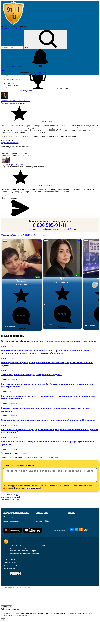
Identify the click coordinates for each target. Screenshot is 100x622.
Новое (10, 83)
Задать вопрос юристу (10, 143)
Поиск (31, 235)
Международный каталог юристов (16, 513)
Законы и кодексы (42, 517)
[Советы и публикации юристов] (13, 25)
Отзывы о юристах (10, 517)
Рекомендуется (26, 91)
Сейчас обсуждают (13, 79)
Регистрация (39, 235)
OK (3, 620)
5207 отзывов (46, 185)
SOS (7, 87)
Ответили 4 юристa (9, 449)
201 (18, 497)
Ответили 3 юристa (9, 403)
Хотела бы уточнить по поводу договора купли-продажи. (31, 374)
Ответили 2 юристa (9, 379)
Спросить (21, 329)
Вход (3, 70)
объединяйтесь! (22, 27)
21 (17, 495)
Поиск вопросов (42, 513)
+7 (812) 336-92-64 (11, 565)
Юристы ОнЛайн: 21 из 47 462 (14, 235)
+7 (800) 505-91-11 (10, 559)
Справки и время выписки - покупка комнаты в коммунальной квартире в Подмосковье (48, 420)
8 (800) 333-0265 (42, 72)
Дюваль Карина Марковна (13, 164)
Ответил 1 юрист (8, 346)
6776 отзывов (45, 121)
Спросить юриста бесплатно (11, 66)
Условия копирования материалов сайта (24, 554)
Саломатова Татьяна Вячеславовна (15, 101)
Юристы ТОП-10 (12, 76)
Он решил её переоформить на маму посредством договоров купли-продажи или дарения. (49, 341)
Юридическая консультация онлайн (14, 28)
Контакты (71, 513)
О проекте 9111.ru (42, 521)
